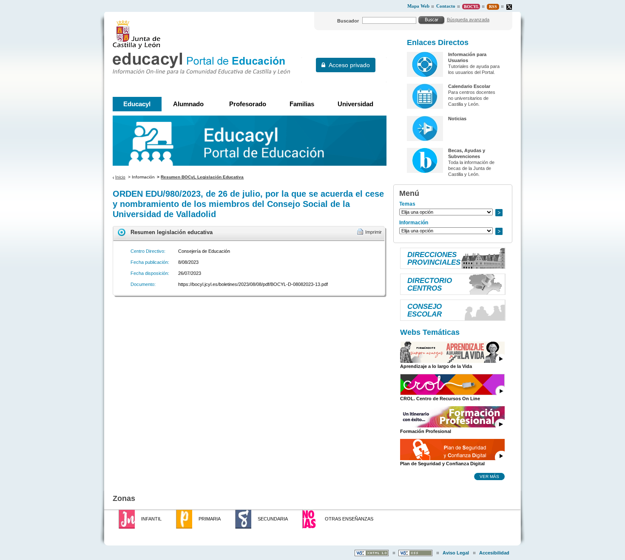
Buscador (348, 20)
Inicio (120, 177)
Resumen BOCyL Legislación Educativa (202, 177)
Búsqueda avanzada (468, 19)
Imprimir (373, 232)
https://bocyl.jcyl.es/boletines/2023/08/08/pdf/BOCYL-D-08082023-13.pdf (253, 284)
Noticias (457, 118)
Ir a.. (499, 213)
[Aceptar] (431, 20)
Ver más (489, 476)
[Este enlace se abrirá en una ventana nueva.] (509, 7)
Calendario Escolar (469, 86)
